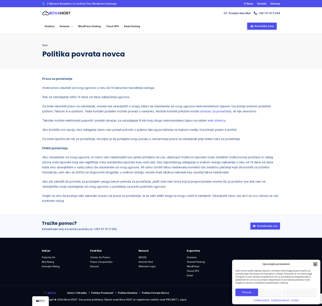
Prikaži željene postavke (300, 292)
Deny (271, 292)
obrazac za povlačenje (215, 111)
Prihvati (246, 292)
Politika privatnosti (280, 300)
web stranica (216, 120)
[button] (315, 264)
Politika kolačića (262, 300)
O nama (295, 300)
